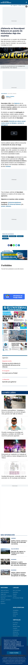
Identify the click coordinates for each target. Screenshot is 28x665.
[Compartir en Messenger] (16, 245)
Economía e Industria (6, 596)
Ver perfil (8, 97)
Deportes (3, 597)
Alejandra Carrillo (7, 361)
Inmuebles (15, 610)
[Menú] (26, 2)
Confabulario (16, 630)
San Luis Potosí (17, 590)
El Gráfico (15, 622)
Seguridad (4, 93)
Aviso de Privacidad (14, 648)
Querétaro (15, 592)
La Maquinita (5, 379)
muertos (5, 238)
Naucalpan (12, 236)
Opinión (5, 357)
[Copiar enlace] (19, 245)
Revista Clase (16, 626)
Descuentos (16, 633)
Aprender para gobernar (9, 382)
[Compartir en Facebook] (9, 245)
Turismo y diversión (6, 599)
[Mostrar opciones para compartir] (26, 6)
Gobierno (3, 603)
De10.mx (15, 624)
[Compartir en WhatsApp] (14, 245)
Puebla (14, 596)
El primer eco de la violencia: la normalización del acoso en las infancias (11, 365)
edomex (5, 236)
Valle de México (5, 592)
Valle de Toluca (5, 590)
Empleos (15, 612)
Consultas (15, 635)
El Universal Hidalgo (18, 597)
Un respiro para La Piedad (9, 373)
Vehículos (15, 614)
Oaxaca (15, 594)
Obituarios (15, 632)
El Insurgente (5, 371)
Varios (14, 615)
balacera (20, 236)
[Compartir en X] (11, 245)
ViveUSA (15, 628)
